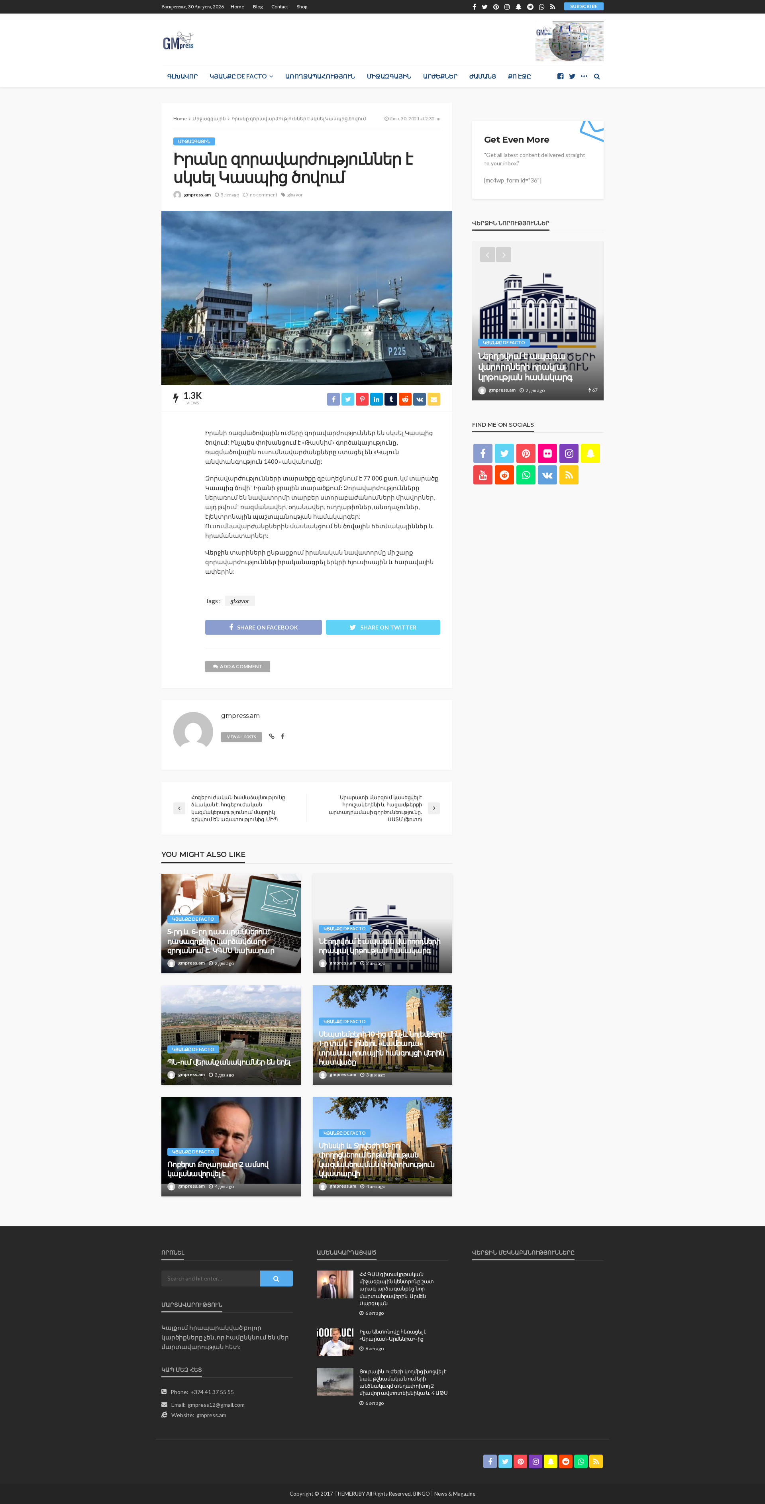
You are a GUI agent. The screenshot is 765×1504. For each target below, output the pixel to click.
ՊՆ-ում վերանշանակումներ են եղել (228, 1062)
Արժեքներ (440, 76)
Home (237, 7)
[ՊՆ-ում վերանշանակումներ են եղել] (231, 1035)
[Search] (597, 76)
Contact (279, 7)
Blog (258, 7)
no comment (263, 195)
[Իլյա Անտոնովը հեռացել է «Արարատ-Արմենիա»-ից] (335, 1342)
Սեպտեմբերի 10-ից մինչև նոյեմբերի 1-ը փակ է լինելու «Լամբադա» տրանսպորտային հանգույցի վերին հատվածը (381, 1048)
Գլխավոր (182, 76)
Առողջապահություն (320, 76)
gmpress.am (197, 195)
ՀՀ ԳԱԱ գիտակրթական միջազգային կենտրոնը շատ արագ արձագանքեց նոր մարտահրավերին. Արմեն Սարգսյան (396, 1288)
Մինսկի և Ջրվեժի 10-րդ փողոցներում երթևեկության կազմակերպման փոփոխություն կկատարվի (376, 1159)
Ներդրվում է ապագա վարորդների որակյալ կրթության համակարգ (379, 946)
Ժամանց (482, 76)
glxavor (295, 195)
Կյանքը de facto (238, 76)
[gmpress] (178, 38)
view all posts (241, 737)
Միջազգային (389, 76)
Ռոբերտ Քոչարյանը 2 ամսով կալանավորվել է (218, 1169)
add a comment (241, 666)
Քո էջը (519, 76)
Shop (302, 7)
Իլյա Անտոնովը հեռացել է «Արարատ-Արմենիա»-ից (392, 1335)
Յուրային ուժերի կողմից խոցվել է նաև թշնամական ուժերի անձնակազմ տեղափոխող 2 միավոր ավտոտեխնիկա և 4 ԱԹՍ (403, 1382)
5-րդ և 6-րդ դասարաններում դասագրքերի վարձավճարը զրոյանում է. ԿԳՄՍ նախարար (220, 941)
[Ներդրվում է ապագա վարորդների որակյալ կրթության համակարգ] (382, 923)
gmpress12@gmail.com (216, 1404)
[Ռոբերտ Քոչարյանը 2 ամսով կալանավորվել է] (231, 1146)
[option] (538, 320)
